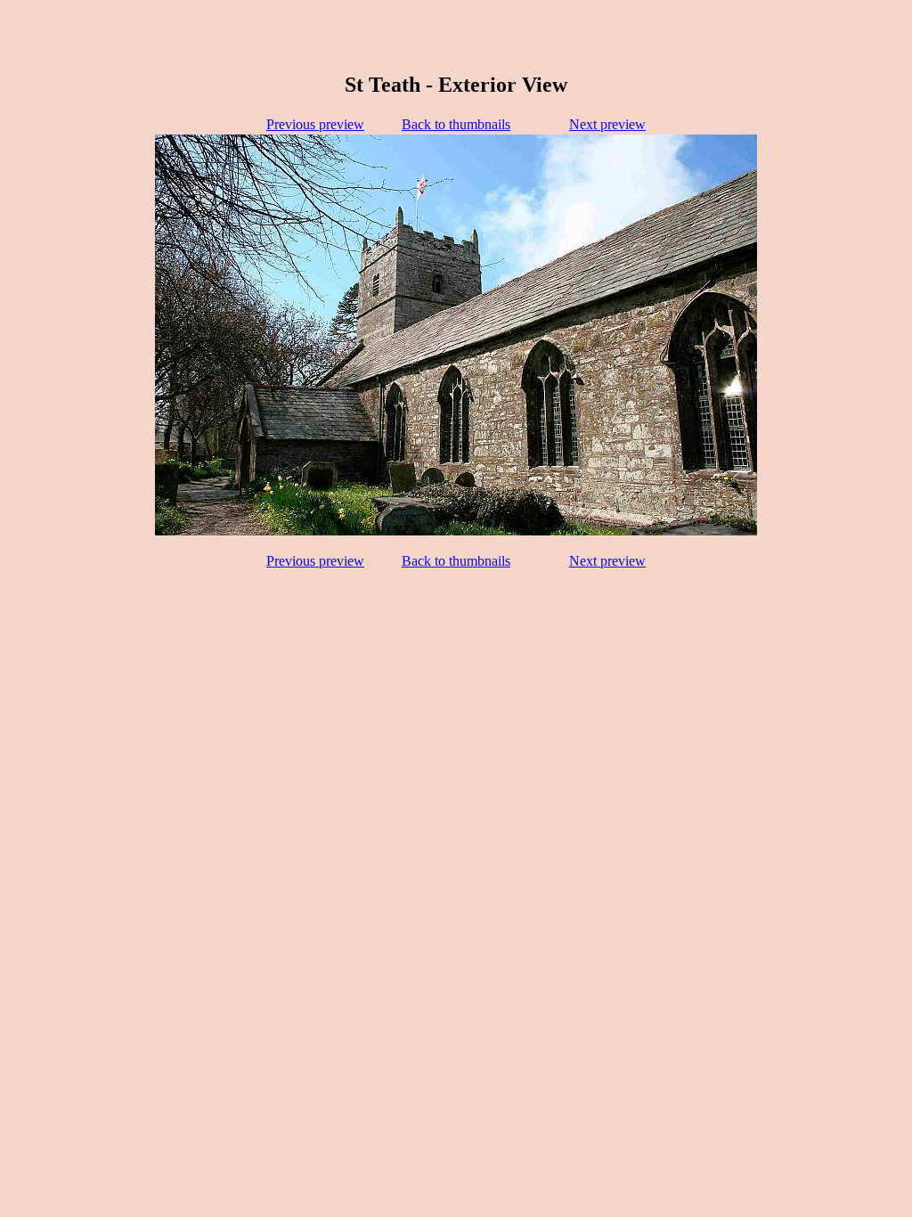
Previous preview (315, 124)
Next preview (607, 124)
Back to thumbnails (456, 124)
